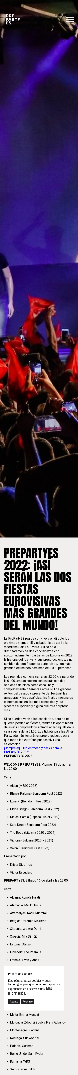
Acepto (14, 1001)
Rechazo (27, 1001)
